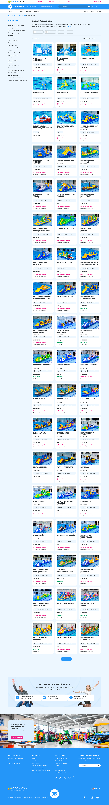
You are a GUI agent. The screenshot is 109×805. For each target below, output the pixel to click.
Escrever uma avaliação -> (17, 790)
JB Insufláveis (19, 6)
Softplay (10, 43)
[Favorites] (96, 6)
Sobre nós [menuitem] (85, 11)
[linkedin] (60, 777)
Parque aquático (12, 35)
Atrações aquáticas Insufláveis (16, 70)
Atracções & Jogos (14, 20)
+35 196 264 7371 (60, 770)
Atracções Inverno (13, 72)
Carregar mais (66, 659)
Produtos (14, 15)
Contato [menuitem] (99, 11)
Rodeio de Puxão (12, 45)
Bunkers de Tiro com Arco (15, 53)
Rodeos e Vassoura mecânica (15, 77)
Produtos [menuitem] (10, 11)
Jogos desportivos (13, 38)
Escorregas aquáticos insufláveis (16, 30)
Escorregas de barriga (13, 33)
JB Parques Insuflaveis (46, 6)
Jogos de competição (13, 65)
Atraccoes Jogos (22, 15)
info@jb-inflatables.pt (60, 772)
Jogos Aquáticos (13, 75)
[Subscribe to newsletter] (99, 765)
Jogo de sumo (11, 57)
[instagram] (68, 777)
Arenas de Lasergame (13, 67)
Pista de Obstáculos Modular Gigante (17, 80)
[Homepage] (10, 6)
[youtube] (64, 777)
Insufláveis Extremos (13, 55)
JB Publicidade (31, 6)
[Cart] (99, 6)
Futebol (10, 50)
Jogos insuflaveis (12, 40)
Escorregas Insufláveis (14, 28)
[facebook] (56, 777)
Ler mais (70, 26)
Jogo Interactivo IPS (13, 48)
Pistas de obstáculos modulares (16, 25)
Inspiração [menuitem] (36, 11)
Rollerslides (11, 62)
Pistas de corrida (12, 60)
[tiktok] (72, 777)
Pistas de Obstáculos (13, 23)
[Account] (92, 6)
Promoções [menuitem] (20, 11)
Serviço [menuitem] (92, 11)
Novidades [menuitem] (28, 11)
